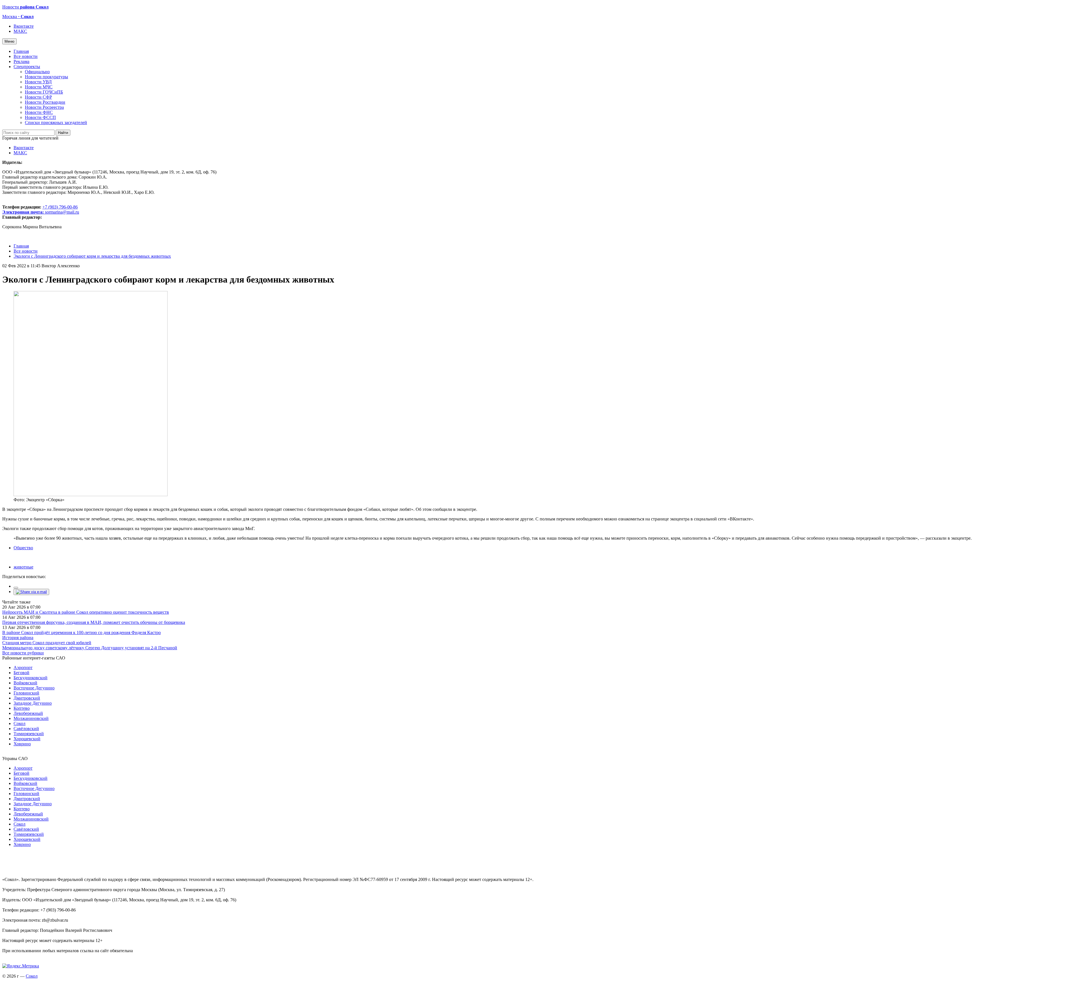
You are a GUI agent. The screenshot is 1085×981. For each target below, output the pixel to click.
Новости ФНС (39, 112)
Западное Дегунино (33, 703)
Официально (37, 71)
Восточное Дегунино (34, 687)
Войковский (25, 682)
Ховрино (22, 743)
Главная (21, 51)
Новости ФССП (40, 117)
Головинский (26, 693)
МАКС (20, 31)
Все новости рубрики (23, 652)
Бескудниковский (30, 677)
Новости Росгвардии (45, 102)
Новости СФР (38, 97)
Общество (23, 547)
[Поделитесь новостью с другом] (31, 592)
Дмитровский (27, 698)
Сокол (19, 723)
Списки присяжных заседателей (56, 122)
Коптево (22, 708)
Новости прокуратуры (46, 76)
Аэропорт (23, 667)
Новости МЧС (39, 86)
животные (23, 567)
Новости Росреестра (44, 107)
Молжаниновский (31, 718)
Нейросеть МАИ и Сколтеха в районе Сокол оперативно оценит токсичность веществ (85, 612)
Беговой (21, 672)
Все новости (26, 56)
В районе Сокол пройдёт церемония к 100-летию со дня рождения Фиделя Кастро (81, 632)
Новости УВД (38, 81)
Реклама (21, 61)
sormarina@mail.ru (62, 212)
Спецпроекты (27, 66)
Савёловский (26, 728)
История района (17, 637)
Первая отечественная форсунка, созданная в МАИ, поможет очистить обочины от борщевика (93, 622)
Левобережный (28, 713)
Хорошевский (27, 738)
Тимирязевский (29, 733)
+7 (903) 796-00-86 (40, 209)
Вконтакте (24, 26)
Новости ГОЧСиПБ (44, 92)
